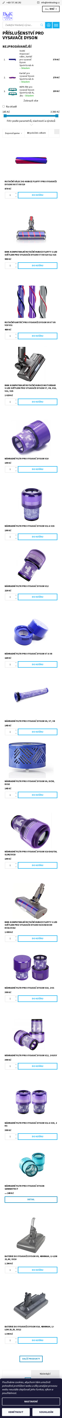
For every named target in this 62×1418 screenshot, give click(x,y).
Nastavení (31, 1401)
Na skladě (11, 106)
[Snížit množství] (16, 196)
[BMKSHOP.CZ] (31, 16)
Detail (31, 1199)
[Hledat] (42, 25)
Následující (45, 1373)
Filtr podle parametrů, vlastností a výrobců (31, 121)
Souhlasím (46, 1412)
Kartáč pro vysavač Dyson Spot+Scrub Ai (27, 78)
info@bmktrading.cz (50, 2)
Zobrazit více (30, 100)
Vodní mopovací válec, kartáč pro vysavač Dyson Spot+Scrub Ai (27, 59)
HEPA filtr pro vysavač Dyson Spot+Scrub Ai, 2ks (27, 91)
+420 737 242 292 (13, 2)
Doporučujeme (12, 133)
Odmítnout (15, 1412)
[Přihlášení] (48, 25)
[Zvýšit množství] (16, 193)
